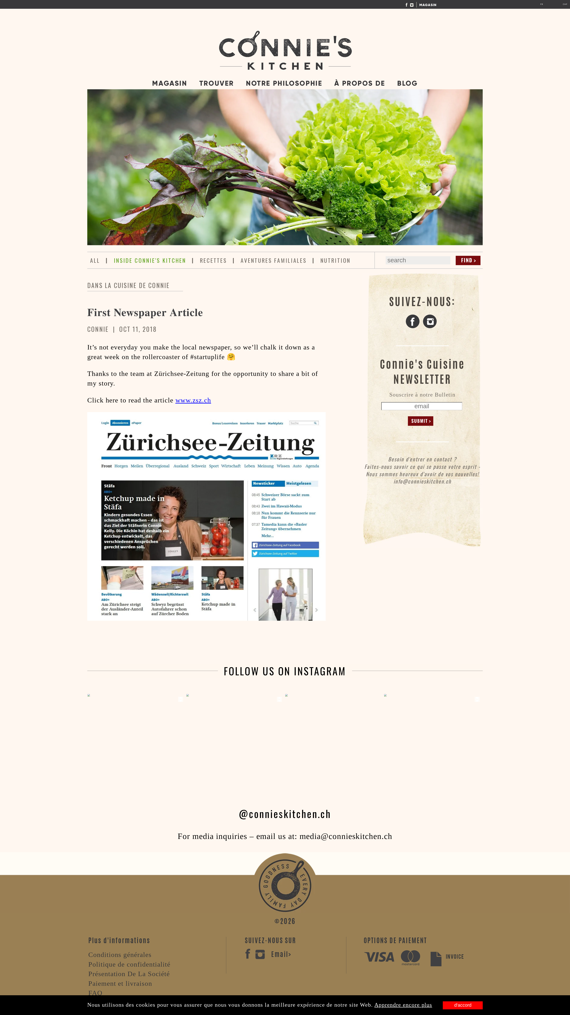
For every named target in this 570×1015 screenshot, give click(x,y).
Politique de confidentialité (129, 964)
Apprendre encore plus (403, 1005)
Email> (281, 955)
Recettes (213, 260)
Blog (407, 83)
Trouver (216, 83)
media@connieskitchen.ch (346, 836)
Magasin (428, 5)
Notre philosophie (284, 83)
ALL (95, 260)
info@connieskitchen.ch (422, 481)
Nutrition (335, 260)
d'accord (462, 1005)
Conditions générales (119, 954)
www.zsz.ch (193, 400)
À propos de (359, 83)
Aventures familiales (274, 260)
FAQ (95, 993)
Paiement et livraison (120, 983)
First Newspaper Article (145, 312)
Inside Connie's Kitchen (150, 260)
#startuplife (207, 357)
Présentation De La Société (129, 974)
